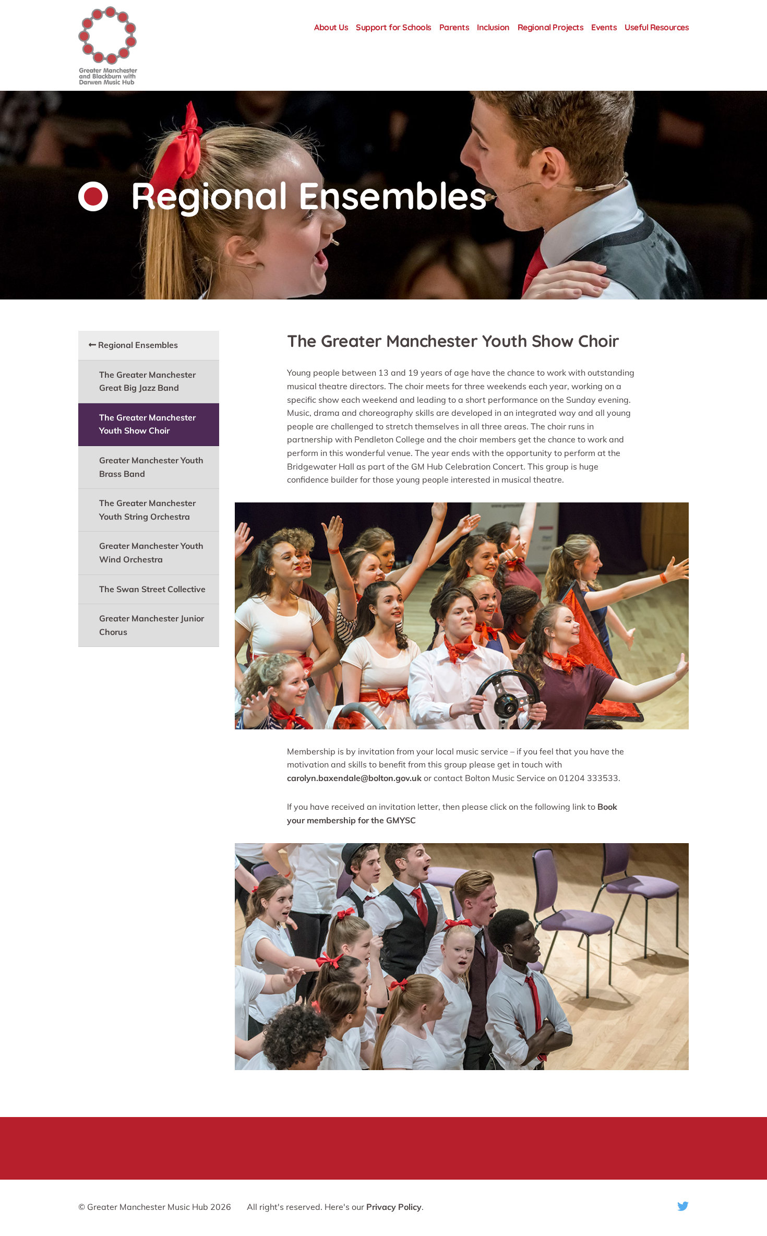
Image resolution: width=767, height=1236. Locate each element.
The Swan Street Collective (152, 589)
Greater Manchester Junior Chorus (151, 625)
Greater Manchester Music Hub (128, 45)
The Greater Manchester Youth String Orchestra (147, 510)
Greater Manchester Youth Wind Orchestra (151, 553)
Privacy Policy (394, 1207)
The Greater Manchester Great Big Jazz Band (147, 381)
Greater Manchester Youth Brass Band (151, 467)
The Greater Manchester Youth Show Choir (147, 424)
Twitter (683, 1206)
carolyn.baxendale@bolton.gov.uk (354, 778)
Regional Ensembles (137, 345)
